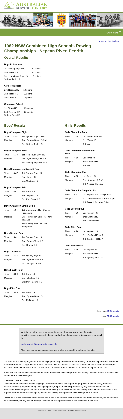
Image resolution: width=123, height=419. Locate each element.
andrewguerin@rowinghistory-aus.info (39, 344)
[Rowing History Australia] (25, 10)
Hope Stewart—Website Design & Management (66, 410)
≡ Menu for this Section (108, 41)
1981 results (113, 311)
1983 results (113, 316)
